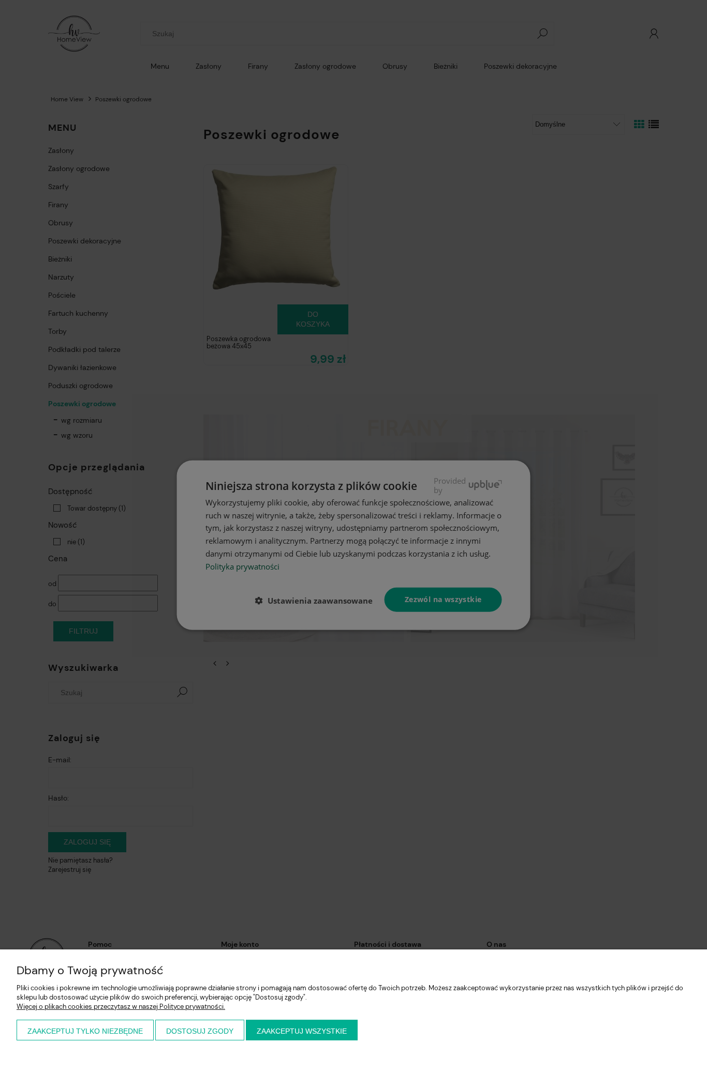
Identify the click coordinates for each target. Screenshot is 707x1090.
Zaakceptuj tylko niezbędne (85, 1031)
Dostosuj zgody (199, 1031)
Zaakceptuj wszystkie (302, 1031)
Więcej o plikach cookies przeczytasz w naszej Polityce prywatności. (121, 1006)
